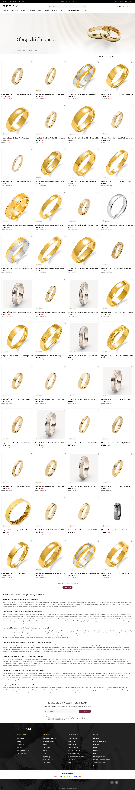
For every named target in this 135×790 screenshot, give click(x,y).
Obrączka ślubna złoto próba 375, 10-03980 (15, 486)
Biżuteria (5, 10)
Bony (62, 10)
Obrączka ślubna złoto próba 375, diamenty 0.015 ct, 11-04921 (116, 486)
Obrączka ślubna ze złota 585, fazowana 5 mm (117, 356)
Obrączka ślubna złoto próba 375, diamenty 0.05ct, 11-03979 (49, 312)
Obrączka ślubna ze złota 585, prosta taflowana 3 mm (117, 181)
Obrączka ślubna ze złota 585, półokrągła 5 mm (17, 356)
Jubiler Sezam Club (48, 760)
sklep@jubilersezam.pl (10, 1)
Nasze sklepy (119, 1)
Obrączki (23, 10)
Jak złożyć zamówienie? (100, 742)
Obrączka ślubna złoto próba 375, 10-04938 (15, 443)
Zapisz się (85, 711)
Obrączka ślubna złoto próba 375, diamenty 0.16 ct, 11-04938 (16, 94)
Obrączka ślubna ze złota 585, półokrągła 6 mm (117, 94)
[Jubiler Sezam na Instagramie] (116, 782)
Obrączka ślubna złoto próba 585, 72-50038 (115, 399)
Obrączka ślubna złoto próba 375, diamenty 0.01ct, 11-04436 (49, 94)
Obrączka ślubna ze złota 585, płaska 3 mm (49, 268)
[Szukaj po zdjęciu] (85, 6)
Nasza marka (46, 748)
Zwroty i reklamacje (99, 763)
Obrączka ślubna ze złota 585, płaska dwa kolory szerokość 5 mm (82, 94)
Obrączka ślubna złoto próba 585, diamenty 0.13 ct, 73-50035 (82, 312)
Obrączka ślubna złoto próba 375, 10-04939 (49, 530)
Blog (69, 763)
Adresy (19, 742)
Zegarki (47, 10)
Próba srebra (72, 745)
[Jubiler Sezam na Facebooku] (112, 782)
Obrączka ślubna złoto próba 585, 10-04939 (82, 530)
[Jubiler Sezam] (10, 7)
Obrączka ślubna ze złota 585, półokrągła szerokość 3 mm (48, 225)
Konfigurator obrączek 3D (50, 739)
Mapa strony (46, 757)
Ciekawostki (71, 760)
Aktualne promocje (48, 742)
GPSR (94, 766)
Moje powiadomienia (23, 751)
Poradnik (96, 739)
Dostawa (96, 748)
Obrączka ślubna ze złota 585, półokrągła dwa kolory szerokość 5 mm (83, 573)
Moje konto (20, 739)
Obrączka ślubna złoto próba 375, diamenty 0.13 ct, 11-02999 (16, 181)
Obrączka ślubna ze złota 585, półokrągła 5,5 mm (83, 138)
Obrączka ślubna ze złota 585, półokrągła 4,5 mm (50, 573)
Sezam (63, 706)
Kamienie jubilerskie (74, 751)
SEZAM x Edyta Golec (73, 10)
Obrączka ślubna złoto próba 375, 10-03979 (49, 399)
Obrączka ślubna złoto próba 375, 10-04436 (15, 399)
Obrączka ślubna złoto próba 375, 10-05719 (49, 486)
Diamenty (32, 10)
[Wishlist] (127, 6)
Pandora (45, 751)
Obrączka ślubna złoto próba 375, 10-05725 (82, 399)
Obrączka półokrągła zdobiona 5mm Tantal (115, 530)
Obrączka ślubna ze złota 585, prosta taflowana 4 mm (117, 312)
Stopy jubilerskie (73, 748)
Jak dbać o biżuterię (74, 754)
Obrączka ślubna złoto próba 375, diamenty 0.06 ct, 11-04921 (116, 268)
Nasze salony (46, 763)
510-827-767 (22, 1)
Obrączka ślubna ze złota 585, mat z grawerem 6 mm (17, 225)
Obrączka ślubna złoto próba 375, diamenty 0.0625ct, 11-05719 (82, 225)
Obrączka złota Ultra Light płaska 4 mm (14, 530)
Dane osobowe (21, 754)
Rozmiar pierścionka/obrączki (77, 757)
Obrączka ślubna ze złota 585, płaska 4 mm (15, 573)
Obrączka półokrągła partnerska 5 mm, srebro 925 (116, 225)
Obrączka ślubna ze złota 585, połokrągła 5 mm (17, 138)
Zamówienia (20, 745)
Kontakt (130, 1)
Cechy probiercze (73, 739)
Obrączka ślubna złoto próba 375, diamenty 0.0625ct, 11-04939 (116, 138)
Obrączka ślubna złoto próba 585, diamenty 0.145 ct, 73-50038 (16, 312)
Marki (39, 10)
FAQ (94, 754)
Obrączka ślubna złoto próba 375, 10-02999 (82, 443)
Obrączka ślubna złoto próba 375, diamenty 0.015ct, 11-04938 (49, 138)
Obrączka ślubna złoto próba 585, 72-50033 (49, 443)
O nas (125, 1)
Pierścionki (14, 10)
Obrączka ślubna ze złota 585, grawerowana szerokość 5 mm (49, 181)
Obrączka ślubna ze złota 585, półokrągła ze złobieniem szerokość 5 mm (49, 356)
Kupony (19, 748)
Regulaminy (96, 751)
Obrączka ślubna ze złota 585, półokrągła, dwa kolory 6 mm (17, 268)
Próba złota (71, 742)
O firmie (44, 754)
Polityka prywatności (99, 757)
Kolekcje (54, 10)
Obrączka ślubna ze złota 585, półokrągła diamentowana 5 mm (82, 181)
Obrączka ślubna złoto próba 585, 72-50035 (82, 486)
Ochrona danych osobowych (101, 760)
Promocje (85, 10)
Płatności (96, 745)
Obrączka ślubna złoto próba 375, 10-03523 (115, 443)
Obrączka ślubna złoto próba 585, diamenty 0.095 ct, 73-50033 (82, 356)
